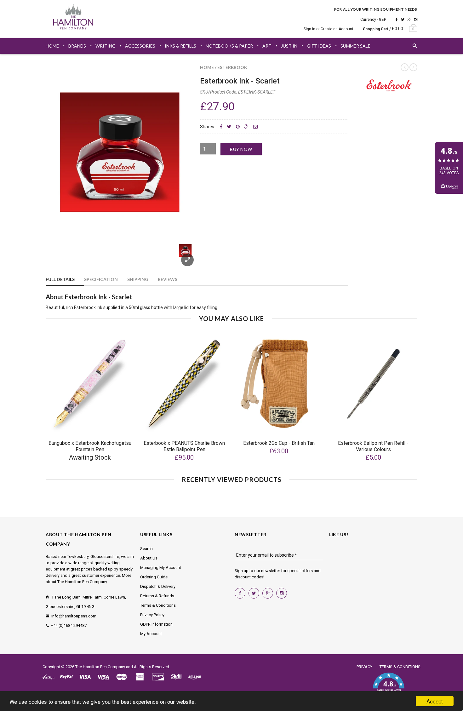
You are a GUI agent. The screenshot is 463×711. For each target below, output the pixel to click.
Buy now (241, 149)
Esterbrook (232, 67)
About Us (148, 558)
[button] (388, 686)
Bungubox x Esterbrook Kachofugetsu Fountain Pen (90, 446)
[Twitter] (402, 19)
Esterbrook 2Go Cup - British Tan (279, 443)
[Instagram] (415, 19)
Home (207, 67)
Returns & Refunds (157, 595)
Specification (101, 279)
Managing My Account (160, 567)
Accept (434, 701)
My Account (151, 633)
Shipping (137, 279)
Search (146, 548)
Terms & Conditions (158, 605)
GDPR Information (156, 624)
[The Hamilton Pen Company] (73, 18)
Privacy (364, 666)
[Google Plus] (409, 19)
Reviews (167, 279)
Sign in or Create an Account (328, 29)
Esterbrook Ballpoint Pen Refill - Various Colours (373, 446)
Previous (58, 258)
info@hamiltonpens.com (73, 616)
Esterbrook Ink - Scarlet (240, 81)
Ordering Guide (154, 577)
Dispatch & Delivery (157, 586)
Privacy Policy (152, 614)
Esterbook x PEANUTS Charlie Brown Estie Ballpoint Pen (184, 446)
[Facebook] (397, 19)
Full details (60, 279)
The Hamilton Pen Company (100, 666)
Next (181, 258)
